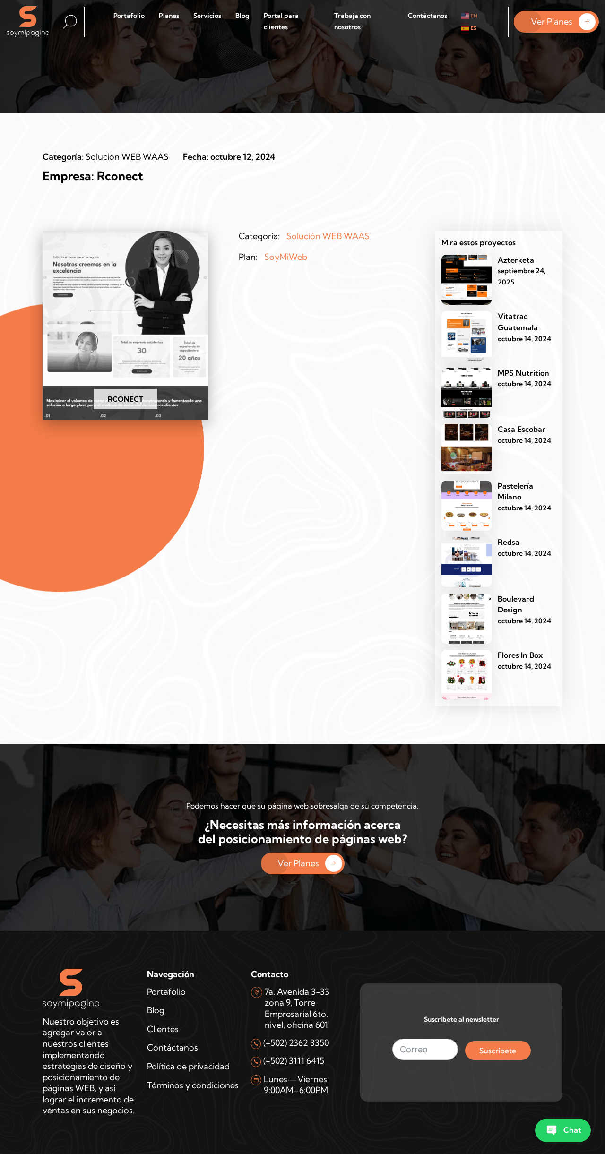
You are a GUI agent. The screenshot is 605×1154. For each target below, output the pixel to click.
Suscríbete (497, 1050)
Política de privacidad (188, 1066)
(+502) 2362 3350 (296, 1042)
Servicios (207, 15)
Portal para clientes (281, 21)
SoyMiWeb (285, 256)
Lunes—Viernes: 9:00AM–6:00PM (296, 1085)
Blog (242, 15)
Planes (169, 15)
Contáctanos (427, 15)
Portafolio (129, 15)
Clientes (163, 1029)
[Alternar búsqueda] (70, 21)
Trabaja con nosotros (352, 21)
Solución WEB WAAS (127, 156)
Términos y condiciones (193, 1085)
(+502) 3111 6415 (293, 1060)
